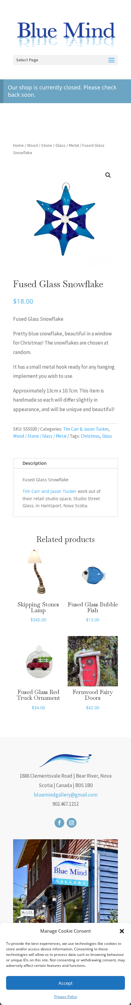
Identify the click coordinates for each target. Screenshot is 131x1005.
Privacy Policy (65, 996)
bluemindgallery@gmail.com (65, 794)
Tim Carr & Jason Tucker (85, 429)
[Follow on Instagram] (71, 823)
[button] (122, 931)
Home (18, 145)
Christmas (90, 436)
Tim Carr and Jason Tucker (49, 491)
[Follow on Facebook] (59, 823)
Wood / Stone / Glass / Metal (53, 145)
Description (35, 463)
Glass (107, 436)
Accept (65, 983)
